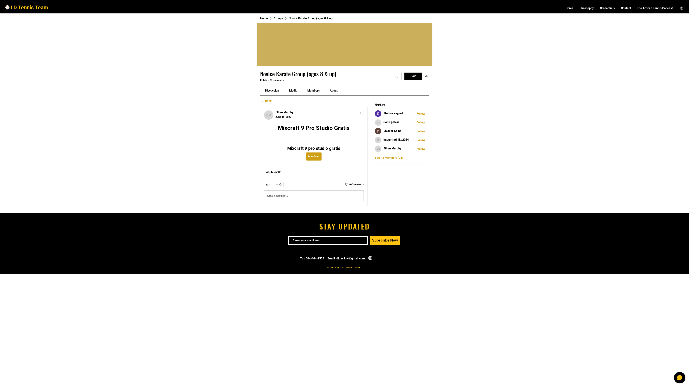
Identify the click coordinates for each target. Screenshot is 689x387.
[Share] (361, 112)
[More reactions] (278, 184)
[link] (272, 90)
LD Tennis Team (29, 7)
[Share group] (427, 76)
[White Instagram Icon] (682, 8)
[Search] (396, 76)
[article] (313, 156)
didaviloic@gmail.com (350, 258)
